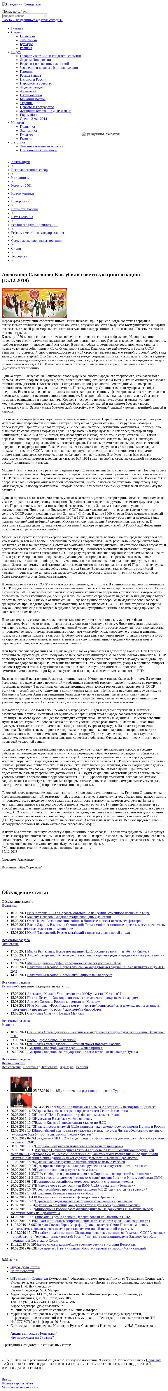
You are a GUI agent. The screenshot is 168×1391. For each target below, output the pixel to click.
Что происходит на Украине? (32, 1337)
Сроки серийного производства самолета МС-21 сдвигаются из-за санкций (91, 1189)
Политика (27, 36)
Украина (26, 103)
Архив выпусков (23, 1333)
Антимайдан (20, 162)
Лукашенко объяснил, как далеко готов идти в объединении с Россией (87, 1205)
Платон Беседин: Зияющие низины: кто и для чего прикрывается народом (82, 997)
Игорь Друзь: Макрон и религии (51, 1040)
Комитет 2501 (21, 185)
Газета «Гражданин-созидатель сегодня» (32, 20)
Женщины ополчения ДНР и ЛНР (45, 111)
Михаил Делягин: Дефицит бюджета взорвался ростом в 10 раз (74, 963)
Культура (26, 44)
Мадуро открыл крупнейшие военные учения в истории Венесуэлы (85, 1244)
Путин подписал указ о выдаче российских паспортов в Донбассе (107, 1107)
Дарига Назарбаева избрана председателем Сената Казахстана (81, 1111)
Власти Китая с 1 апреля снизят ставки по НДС (70, 1122)
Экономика (28, 40)
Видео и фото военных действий (44, 64)
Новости (17, 122)
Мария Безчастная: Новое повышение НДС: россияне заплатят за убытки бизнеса (88, 951)
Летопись (18, 142)
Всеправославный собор (29, 170)
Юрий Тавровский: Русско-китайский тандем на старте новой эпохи (78, 932)
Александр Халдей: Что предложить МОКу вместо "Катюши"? (74, 994)
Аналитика (28, 91)
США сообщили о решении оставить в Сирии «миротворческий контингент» (93, 1173)
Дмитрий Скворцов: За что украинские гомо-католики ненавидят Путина (82, 1052)
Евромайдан (29, 115)
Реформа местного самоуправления (37, 233)
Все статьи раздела (16, 940)
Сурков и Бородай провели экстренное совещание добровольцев (83, 1201)
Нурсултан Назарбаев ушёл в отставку (63, 1118)
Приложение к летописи (38, 150)
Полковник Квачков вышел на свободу (64, 1193)
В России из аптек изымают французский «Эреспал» (74, 1197)
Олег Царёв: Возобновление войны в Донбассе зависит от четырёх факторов (84, 921)
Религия (26, 48)
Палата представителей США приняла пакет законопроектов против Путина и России (100, 1126)
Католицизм (20, 177)
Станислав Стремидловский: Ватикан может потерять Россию (74, 1044)
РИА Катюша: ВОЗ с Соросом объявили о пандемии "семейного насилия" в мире (88, 913)
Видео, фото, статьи (25, 1267)
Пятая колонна (31, 95)
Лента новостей (13, 1063)
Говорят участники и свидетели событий (50, 56)
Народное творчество (36, 83)
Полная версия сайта (17, 1383)
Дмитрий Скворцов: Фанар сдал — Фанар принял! (65, 1048)
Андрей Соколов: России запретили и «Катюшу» (64, 1001)
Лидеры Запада (31, 87)
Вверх (6, 1379)
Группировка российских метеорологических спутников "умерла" (84, 1181)
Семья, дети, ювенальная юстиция (36, 240)
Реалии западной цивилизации (34, 225)
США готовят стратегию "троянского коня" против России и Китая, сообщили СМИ (98, 1177)
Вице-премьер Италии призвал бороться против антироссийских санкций (90, 1248)
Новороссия (20, 201)
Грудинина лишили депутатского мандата (66, 1170)
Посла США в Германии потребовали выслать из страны (77, 1115)
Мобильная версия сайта (20, 1387)
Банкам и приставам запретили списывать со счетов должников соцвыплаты (92, 1221)
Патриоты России (33, 79)
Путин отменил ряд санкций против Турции (91, 1090)
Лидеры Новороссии (35, 60)
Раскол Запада (30, 75)
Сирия (16, 248)
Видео (16, 52)
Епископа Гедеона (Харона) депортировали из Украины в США (83, 1217)
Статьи (16, 32)
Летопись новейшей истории (41, 146)
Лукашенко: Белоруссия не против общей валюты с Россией (80, 1162)
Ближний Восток (33, 99)
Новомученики (22, 193)
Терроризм (19, 256)
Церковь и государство (37, 107)
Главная (17, 28)
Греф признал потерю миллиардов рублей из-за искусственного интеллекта (91, 1166)
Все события (11, 1067)
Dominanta (153, 1360)
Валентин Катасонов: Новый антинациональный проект (69, 975)
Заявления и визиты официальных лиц (49, 67)
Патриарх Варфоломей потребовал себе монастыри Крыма (79, 1146)
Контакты (47, 1333)
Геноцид (26, 71)
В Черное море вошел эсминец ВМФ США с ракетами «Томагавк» (85, 1185)
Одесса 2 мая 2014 (33, 119)
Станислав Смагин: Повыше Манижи (55, 1013)
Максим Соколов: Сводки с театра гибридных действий (69, 917)
